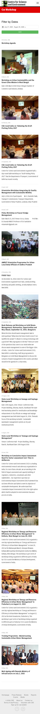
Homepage (5, 695)
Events (15, 697)
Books (26, 695)
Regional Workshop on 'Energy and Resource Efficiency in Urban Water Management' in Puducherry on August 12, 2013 (19, 602)
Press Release (17, 695)
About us (19, 700)
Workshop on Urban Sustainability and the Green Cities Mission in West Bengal (18, 81)
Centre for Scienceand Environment (17, 3)
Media (22, 697)
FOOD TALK (6, 275)
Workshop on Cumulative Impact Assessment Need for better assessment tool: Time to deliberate (19, 458)
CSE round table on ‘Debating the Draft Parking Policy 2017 (17, 127)
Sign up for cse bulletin (19, 705)
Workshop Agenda (9, 43)
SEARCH (20, 32)
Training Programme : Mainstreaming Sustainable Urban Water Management (17, 637)
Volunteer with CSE (27, 702)
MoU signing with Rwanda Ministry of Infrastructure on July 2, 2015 (16, 672)
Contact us (28, 700)
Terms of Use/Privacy (11, 702)
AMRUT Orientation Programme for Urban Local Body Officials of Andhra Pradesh (18, 263)
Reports (33, 695)
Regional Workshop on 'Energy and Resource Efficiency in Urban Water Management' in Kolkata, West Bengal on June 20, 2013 (19, 534)
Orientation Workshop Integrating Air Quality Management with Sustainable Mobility (19, 191)
